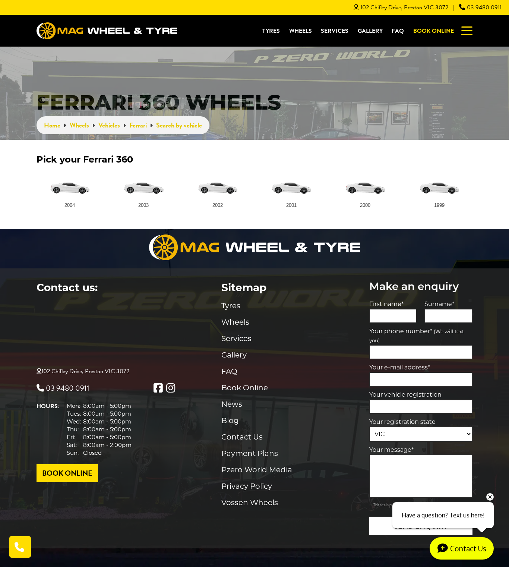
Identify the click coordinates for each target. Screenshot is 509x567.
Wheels (300, 30)
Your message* (391, 449)
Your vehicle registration (405, 394)
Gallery (370, 30)
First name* (386, 304)
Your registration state (402, 421)
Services (334, 30)
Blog (230, 420)
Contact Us (242, 436)
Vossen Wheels (249, 502)
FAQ (398, 30)
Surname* (439, 304)
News (231, 404)
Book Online (433, 30)
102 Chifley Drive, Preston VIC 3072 (404, 7)
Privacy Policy (246, 486)
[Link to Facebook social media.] (158, 388)
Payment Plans (249, 453)
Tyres (271, 30)
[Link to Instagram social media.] (170, 388)
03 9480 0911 (484, 7)
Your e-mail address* (399, 367)
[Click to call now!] (20, 547)
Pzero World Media (256, 469)
